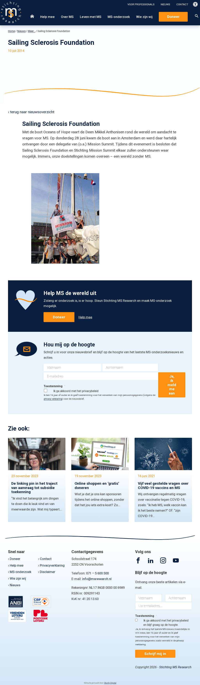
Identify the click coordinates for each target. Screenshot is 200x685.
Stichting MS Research (175, 667)
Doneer (173, 16)
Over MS (67, 17)
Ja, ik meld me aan (172, 384)
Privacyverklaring (52, 565)
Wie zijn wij (144, 17)
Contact (182, 4)
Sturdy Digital (110, 683)
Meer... (31, 31)
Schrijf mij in (155, 653)
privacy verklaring (53, 398)
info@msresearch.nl (97, 579)
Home (11, 31)
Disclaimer (47, 572)
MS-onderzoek (119, 17)
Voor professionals (141, 4)
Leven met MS (90, 17)
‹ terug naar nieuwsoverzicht (31, 112)
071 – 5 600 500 (97, 573)
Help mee (47, 17)
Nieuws (165, 4)
